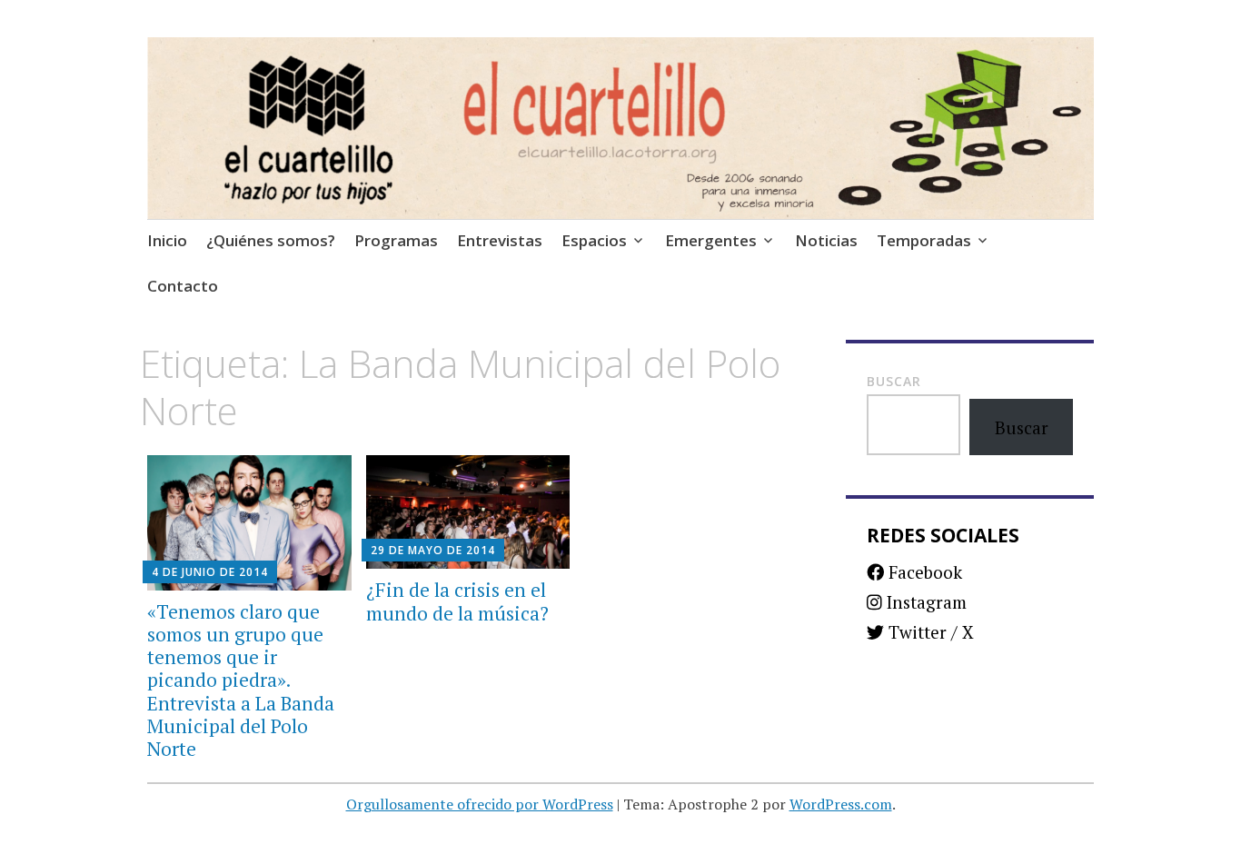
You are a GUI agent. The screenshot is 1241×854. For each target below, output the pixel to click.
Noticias (826, 240)
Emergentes (711, 240)
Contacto (182, 285)
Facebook (923, 572)
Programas (396, 240)
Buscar (894, 381)
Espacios (594, 240)
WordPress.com (840, 804)
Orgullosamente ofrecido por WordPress (479, 804)
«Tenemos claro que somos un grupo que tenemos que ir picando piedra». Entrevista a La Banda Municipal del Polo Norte (240, 680)
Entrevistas (499, 240)
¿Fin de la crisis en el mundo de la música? (457, 601)
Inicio (167, 240)
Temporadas (924, 240)
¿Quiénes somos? (270, 240)
